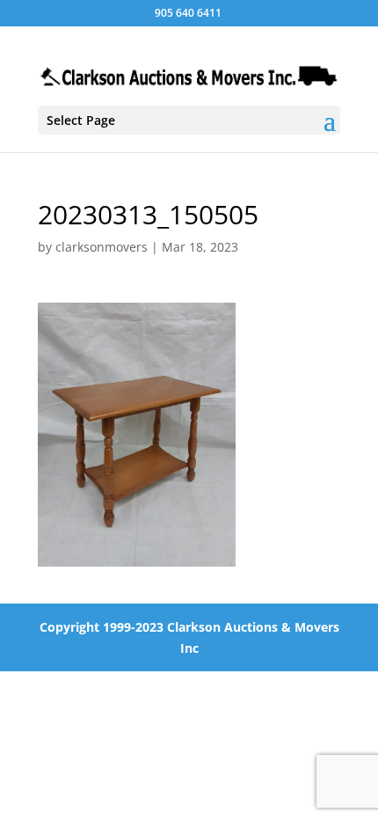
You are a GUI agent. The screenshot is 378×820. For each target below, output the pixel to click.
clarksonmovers (101, 246)
